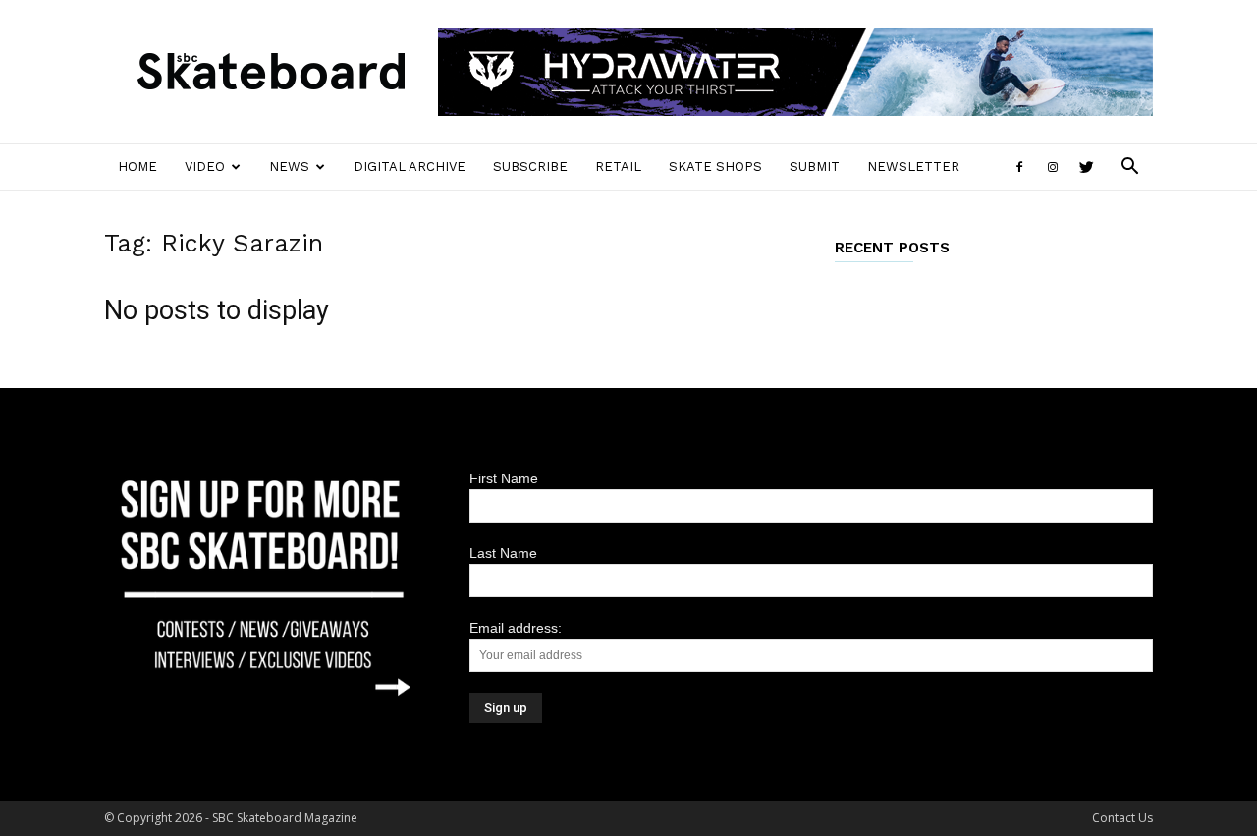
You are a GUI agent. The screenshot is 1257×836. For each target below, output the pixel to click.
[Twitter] (1086, 167)
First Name (503, 478)
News (289, 166)
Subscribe (530, 166)
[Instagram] (1052, 167)
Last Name (503, 553)
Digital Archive (409, 166)
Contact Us (1122, 817)
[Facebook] (1019, 167)
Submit (815, 166)
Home (137, 166)
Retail (618, 166)
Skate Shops (715, 166)
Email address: (515, 628)
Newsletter (913, 166)
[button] (1129, 168)
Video (205, 166)
